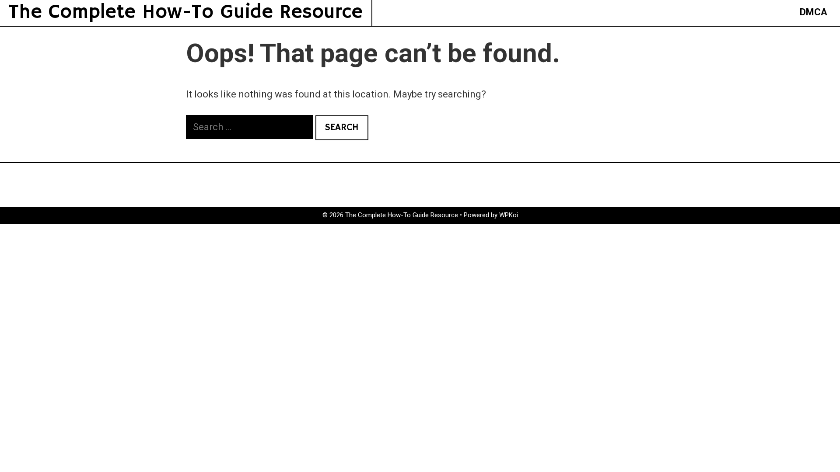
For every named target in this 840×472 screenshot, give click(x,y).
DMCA (813, 12)
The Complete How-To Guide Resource (186, 12)
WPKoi (508, 215)
